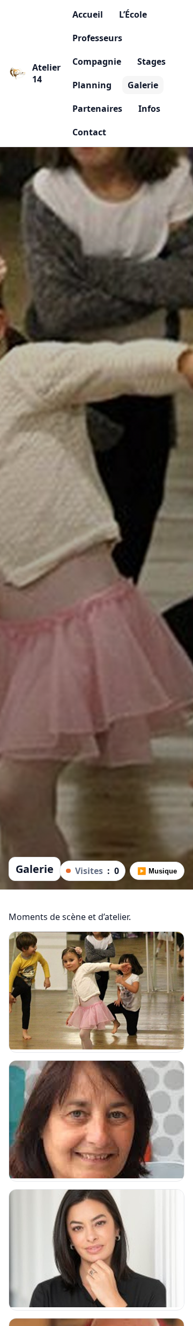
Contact (89, 132)
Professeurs (97, 38)
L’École (133, 14)
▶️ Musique (157, 871)
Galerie (143, 85)
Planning (92, 85)
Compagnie (96, 61)
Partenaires (97, 108)
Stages (151, 61)
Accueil (87, 14)
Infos (149, 108)
